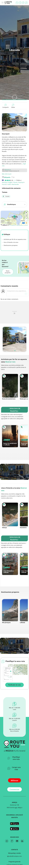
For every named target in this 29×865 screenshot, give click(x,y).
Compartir (5, 107)
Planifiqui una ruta (16, 758)
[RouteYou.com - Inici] (8, 2)
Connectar (14, 789)
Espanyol (21, 182)
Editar (13, 107)
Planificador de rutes (14, 685)
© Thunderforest (12, 225)
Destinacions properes (10, 245)
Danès (15, 182)
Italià (9, 184)
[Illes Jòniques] (10, 610)
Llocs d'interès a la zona (10, 242)
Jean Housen (5, 97)
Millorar (14, 780)
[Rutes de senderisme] (10, 386)
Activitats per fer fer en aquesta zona (14, 239)
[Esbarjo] (10, 514)
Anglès (10, 182)
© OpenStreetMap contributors (22, 225)
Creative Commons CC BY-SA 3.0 (13, 478)
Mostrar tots (10, 362)
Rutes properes (7, 272)
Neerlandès (15, 184)
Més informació (6, 174)
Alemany (4, 182)
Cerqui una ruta (16, 768)
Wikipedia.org (8, 169)
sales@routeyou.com (15, 856)
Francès (4, 184)
